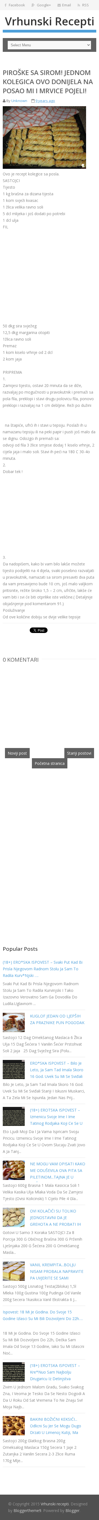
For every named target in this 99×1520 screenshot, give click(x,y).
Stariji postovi (79, 753)
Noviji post (17, 753)
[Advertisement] (49, 269)
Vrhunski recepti (49, 21)
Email (66, 4)
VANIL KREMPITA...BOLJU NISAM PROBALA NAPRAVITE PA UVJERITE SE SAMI (56, 1271)
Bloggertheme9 (27, 1510)
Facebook (16, 4)
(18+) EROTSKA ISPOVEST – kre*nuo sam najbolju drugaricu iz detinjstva (55, 1372)
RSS (85, 4)
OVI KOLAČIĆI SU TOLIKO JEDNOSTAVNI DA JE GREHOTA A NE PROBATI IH (55, 1217)
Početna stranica (50, 763)
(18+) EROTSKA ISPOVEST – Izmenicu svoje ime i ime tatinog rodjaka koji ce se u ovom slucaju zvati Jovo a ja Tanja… (56, 1123)
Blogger (72, 1510)
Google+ (43, 4)
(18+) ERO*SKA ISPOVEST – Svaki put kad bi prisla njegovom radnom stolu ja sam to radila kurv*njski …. (42, 969)
